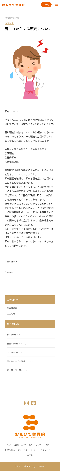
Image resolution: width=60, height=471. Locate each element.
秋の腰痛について (15, 334)
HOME (8, 445)
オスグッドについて (16, 352)
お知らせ (9, 22)
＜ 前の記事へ (11, 261)
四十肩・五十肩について (18, 370)
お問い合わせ (46, 449)
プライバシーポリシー (27, 449)
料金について (35, 445)
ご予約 (46, 4)
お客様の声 (12, 307)
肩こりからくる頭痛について (20, 361)
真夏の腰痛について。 (17, 343)
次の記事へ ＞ (11, 272)
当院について (20, 445)
